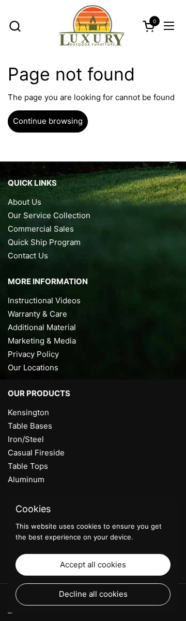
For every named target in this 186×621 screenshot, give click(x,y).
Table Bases (30, 426)
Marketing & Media (42, 341)
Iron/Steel (26, 439)
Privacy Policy (33, 354)
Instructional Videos (44, 300)
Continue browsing (48, 121)
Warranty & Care (37, 314)
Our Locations (33, 367)
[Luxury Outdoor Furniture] (92, 25)
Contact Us (28, 255)
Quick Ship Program (44, 242)
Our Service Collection (49, 215)
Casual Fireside (36, 452)
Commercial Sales (41, 229)
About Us (24, 202)
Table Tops (28, 466)
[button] (14, 26)
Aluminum (26, 479)
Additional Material (42, 327)
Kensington (28, 412)
